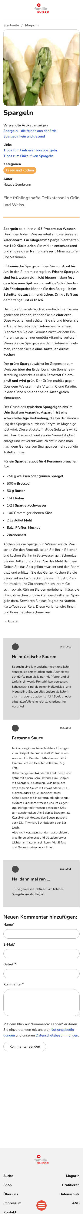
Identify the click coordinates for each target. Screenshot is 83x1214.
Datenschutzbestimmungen (57, 1035)
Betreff (9, 964)
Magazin (73, 1176)
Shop (7, 1185)
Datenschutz (69, 1194)
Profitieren (71, 1185)
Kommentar (13, 984)
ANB (76, 1203)
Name (8, 924)
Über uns (10, 1194)
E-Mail (9, 944)
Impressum (12, 1203)
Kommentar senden (25, 1046)
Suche (8, 1176)
